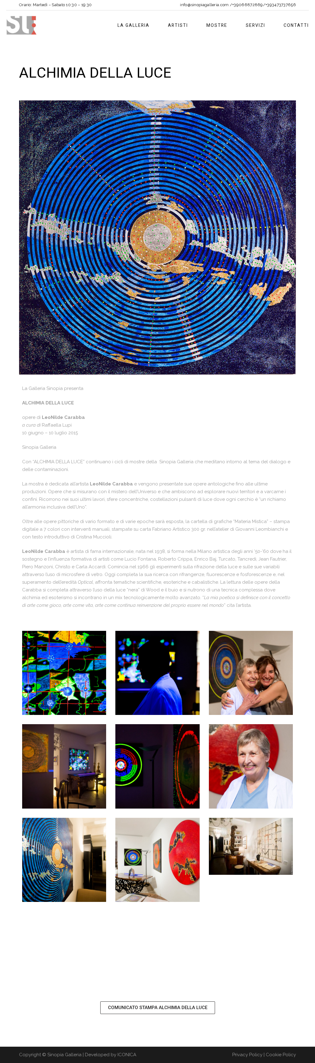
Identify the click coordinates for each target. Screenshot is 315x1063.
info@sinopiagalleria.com (204, 4)
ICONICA (127, 1054)
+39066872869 (247, 4)
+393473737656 (280, 4)
